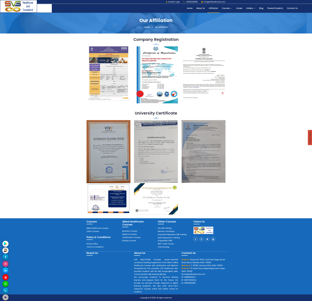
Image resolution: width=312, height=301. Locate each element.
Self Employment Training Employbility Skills (169, 239)
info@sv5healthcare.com (214, 2)
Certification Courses (131, 237)
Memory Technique (166, 231)
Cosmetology (163, 247)
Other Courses (93, 231)
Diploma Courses (129, 234)
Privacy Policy (92, 244)
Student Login (174, 2)
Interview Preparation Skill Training (172, 234)
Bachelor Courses (129, 231)
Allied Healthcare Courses (97, 228)
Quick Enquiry (310, 137)
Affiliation (213, 8)
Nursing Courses (129, 240)
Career (239, 8)
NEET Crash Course (166, 244)
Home (189, 8)
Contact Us (292, 8)
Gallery (250, 8)
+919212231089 (192, 2)
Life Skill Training (164, 228)
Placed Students (275, 8)
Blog (261, 8)
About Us (200, 8)
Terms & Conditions (95, 247)
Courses (226, 8)
